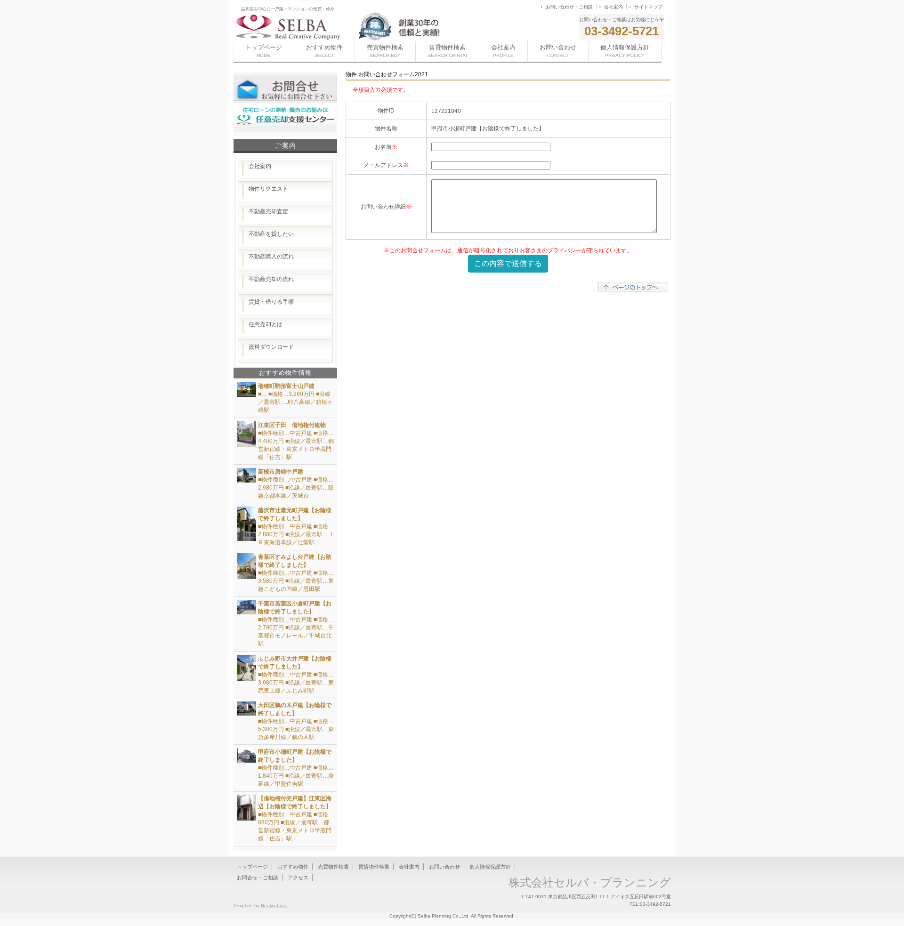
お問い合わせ (558, 51)
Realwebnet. (274, 905)
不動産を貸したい (271, 234)
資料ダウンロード (271, 347)
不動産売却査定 (268, 211)
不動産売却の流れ (271, 279)
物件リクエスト (268, 188)
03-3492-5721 (621, 31)
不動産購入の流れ (271, 256)
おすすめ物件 (324, 51)
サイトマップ (648, 6)
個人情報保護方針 (624, 51)
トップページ (263, 51)
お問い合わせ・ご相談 (569, 6)
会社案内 (613, 6)
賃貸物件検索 (447, 51)
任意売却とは (265, 324)
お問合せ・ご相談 (257, 877)
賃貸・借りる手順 (271, 301)
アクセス (298, 877)
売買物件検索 (385, 51)
